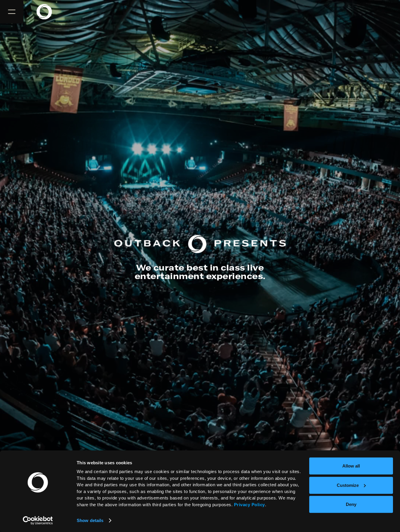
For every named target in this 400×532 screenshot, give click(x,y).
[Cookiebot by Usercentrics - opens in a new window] (38, 520)
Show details (90, 520)
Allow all (351, 465)
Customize (348, 484)
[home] (47, 11)
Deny (351, 504)
